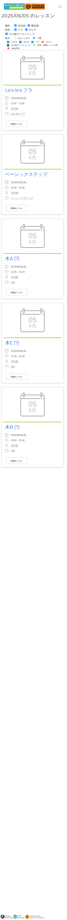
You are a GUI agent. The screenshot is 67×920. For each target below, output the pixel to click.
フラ (20, 29)
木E (13, 366)
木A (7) (12, 258)
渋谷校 (22, 25)
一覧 (39, 38)
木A (13, 282)
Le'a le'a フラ (19, 90)
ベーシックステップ (26, 174)
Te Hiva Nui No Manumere (36, 917)
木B (13, 450)
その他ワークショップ (22, 34)
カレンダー (24, 38)
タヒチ (32, 29)
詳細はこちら (17, 124)
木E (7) (12, 343)
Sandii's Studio (21, 917)
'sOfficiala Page (9, 917)
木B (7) (12, 427)
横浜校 (35, 25)
